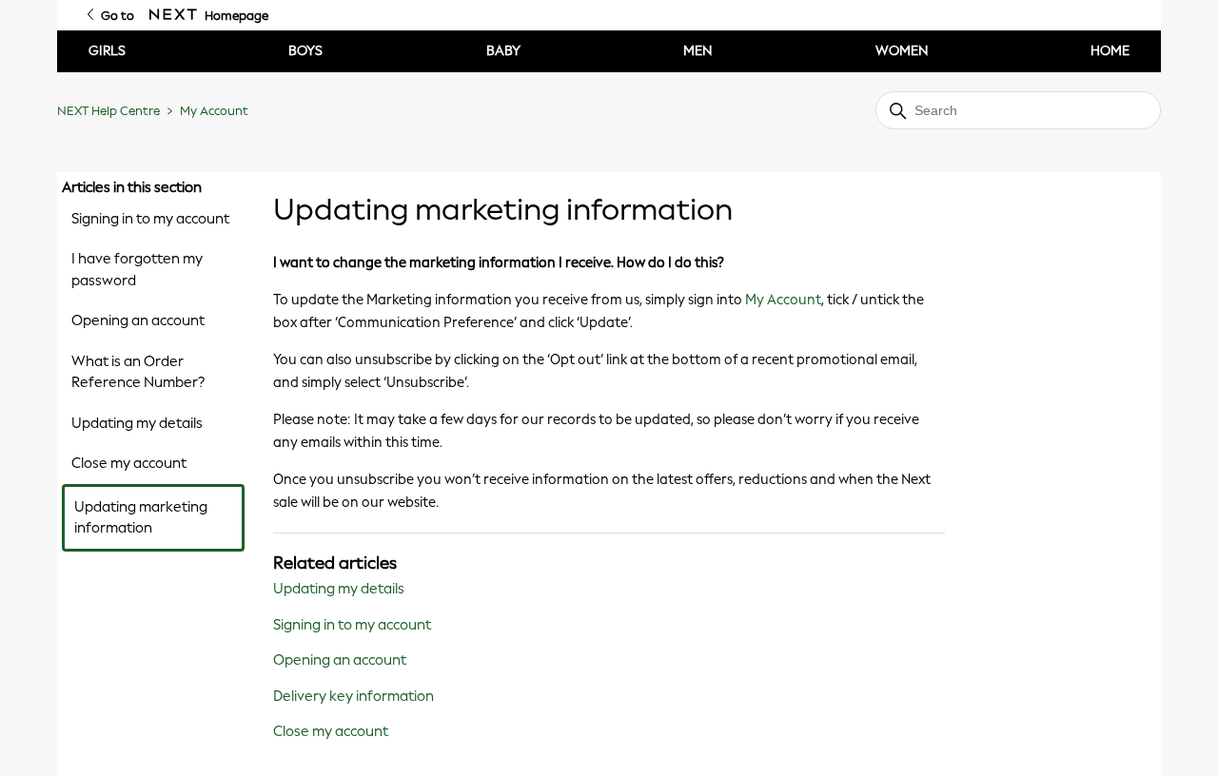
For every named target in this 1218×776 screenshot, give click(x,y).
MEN (697, 51)
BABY (503, 51)
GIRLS (107, 51)
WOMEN (901, 51)
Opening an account (138, 320)
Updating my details (137, 423)
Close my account (129, 463)
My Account (214, 111)
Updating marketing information (140, 517)
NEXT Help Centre (108, 111)
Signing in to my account (150, 218)
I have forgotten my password (137, 269)
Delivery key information (353, 696)
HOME (1110, 51)
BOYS (305, 51)
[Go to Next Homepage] (173, 15)
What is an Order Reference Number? (138, 372)
